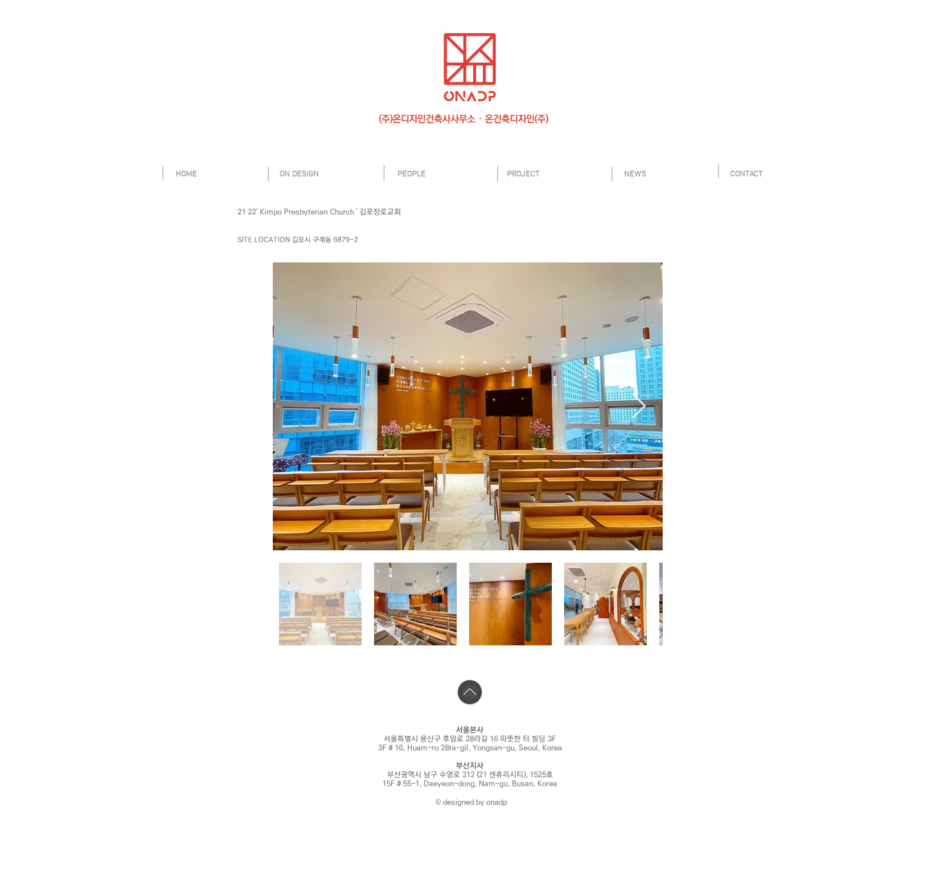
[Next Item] (639, 406)
